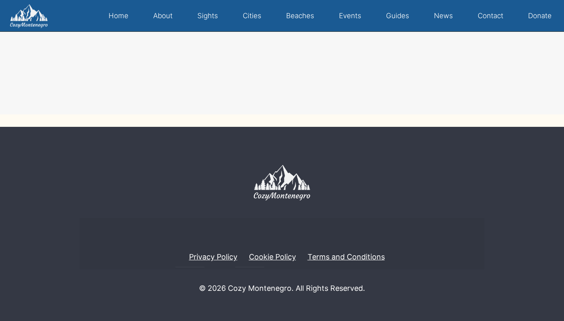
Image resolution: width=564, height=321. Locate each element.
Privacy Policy (213, 256)
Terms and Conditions (346, 256)
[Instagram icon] (289, 306)
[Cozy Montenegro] (29, 15)
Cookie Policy (272, 256)
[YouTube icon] (275, 306)
